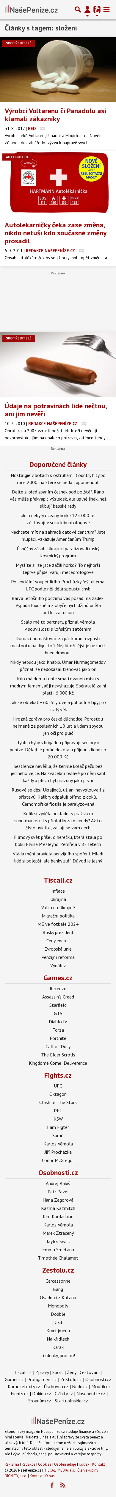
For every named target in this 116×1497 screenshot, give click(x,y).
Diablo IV (58, 1022)
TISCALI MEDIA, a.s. (59, 1470)
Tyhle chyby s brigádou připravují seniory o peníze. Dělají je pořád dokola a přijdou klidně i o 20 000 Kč (58, 749)
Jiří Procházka (58, 1152)
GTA (58, 1013)
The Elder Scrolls (58, 1055)
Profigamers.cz (42, 1379)
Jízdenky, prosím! (58, 1355)
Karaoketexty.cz (24, 1386)
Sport (57, 1372)
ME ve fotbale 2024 (58, 924)
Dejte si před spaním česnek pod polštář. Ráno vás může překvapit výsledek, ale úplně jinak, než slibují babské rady (58, 499)
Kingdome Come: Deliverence (58, 1063)
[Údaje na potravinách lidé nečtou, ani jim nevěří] (58, 364)
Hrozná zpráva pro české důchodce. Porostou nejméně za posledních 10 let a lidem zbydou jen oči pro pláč (58, 726)
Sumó (58, 1135)
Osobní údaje (65, 1464)
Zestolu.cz (58, 1270)
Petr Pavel (58, 1192)
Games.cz (58, 977)
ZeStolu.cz (71, 1379)
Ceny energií (58, 940)
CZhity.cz (64, 1393)
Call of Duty (58, 1046)
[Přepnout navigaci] (87, 9)
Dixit (58, 1322)
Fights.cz (58, 1075)
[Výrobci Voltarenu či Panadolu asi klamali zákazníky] (58, 69)
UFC (58, 1086)
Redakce (28, 1464)
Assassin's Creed (58, 997)
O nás (50, 1475)
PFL (58, 1111)
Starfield (58, 1005)
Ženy (71, 1372)
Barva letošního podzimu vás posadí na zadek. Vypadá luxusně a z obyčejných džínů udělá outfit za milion (58, 605)
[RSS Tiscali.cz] (63, 1485)
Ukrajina (58, 899)
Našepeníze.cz (90, 1393)
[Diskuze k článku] (42, 128)
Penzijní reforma (58, 957)
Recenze (58, 988)
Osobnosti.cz (58, 1172)
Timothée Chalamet (58, 1258)
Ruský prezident (58, 932)
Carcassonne (58, 1281)
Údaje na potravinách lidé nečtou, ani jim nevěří (55, 409)
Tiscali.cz (58, 880)
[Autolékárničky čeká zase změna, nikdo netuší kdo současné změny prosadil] (58, 183)
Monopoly (58, 1306)
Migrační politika (58, 916)
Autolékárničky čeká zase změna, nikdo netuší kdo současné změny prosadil (55, 232)
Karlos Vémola (58, 1144)
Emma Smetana (58, 1249)
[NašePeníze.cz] (31, 9)
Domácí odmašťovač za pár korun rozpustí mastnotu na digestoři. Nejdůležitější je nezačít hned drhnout (58, 645)
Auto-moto (17, 157)
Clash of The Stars (58, 1102)
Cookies (44, 1464)
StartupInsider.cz (71, 1401)
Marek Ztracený (58, 1233)
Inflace (58, 891)
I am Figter (58, 1127)
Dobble (58, 1314)
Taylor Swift (58, 1241)
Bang (58, 1289)
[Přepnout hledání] (78, 9)
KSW (58, 1119)
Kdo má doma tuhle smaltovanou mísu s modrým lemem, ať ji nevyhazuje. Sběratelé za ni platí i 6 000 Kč (58, 686)
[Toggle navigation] (106, 9)
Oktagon (58, 1094)
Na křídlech (58, 1339)
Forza (58, 1030)
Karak (58, 1347)
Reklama (12, 1464)
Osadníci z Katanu (58, 1297)
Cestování (90, 1372)
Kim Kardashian (58, 1216)
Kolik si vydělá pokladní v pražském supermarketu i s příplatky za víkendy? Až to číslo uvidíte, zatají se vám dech (58, 820)
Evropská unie (58, 949)
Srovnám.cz (39, 1401)
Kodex (84, 1464)
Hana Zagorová (58, 1200)
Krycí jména (58, 1330)
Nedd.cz (80, 1386)
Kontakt (98, 1464)
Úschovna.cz (56, 1386)
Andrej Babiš (58, 1183)
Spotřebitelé (19, 43)
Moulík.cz (101, 1386)
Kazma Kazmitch (58, 1208)
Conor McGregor (58, 1160)
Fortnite (58, 1038)
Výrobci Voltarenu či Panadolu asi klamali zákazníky (55, 114)
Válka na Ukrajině (58, 907)
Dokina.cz (41, 1393)
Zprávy (42, 1372)
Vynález (58, 965)
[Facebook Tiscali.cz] (52, 1485)
